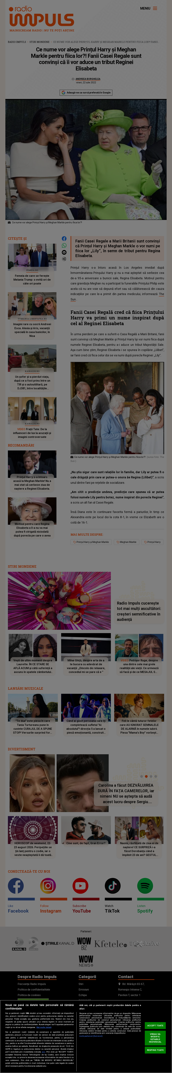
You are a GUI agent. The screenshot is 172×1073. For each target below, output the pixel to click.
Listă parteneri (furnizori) (90, 1036)
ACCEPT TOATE (155, 1025)
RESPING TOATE (155, 1050)
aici (43, 1052)
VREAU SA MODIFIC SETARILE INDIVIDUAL (155, 1038)
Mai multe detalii (43, 1027)
